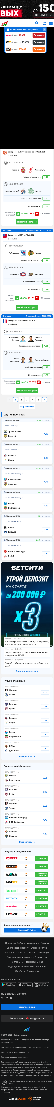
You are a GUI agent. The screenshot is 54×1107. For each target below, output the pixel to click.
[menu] (51, 23)
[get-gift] (44, 24)
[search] (36, 23)
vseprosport (5, 23)
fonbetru (27, 553)
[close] (44, 29)
